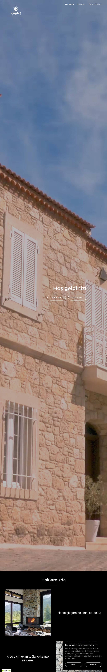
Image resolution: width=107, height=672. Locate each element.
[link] (16, 3)
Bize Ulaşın (56, 297)
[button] (95, 4)
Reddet (73, 664)
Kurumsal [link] (81, 4)
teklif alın (77, 297)
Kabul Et (93, 664)
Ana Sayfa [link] (69, 4)
